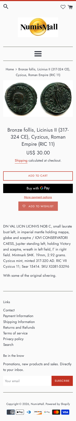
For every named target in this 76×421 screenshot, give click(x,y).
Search (8, 344)
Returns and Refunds (19, 327)
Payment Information (18, 315)
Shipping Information (19, 321)
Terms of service (15, 333)
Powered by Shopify (58, 404)
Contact (9, 310)
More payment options (38, 197)
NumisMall (37, 404)
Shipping (21, 160)
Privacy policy (13, 338)
